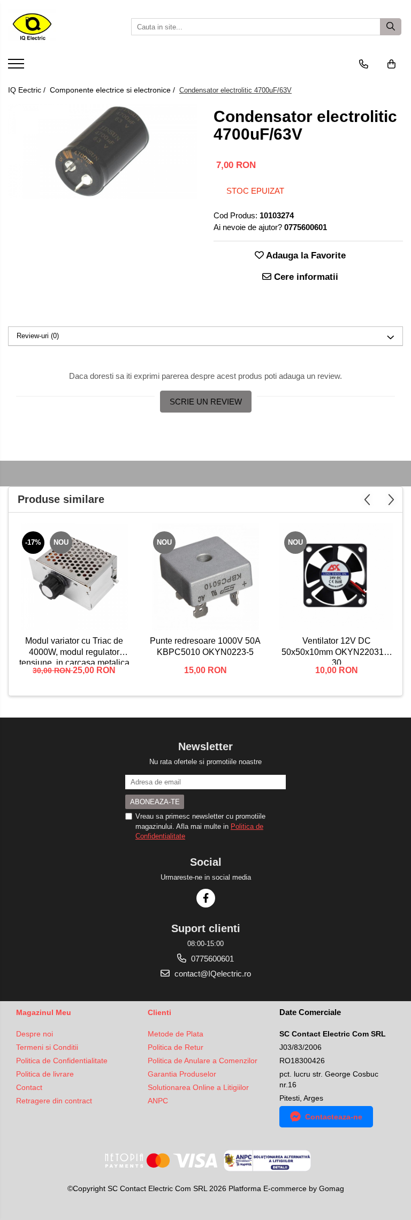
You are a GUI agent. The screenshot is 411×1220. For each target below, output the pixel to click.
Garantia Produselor (182, 1074)
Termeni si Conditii (47, 1047)
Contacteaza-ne (333, 1116)
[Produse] (17, 67)
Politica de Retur (175, 1047)
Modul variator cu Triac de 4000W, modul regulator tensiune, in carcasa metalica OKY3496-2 (74, 650)
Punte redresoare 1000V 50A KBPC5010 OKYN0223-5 (205, 646)
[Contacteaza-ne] (364, 64)
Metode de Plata (175, 1034)
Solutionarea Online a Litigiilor (198, 1087)
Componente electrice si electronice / (113, 90)
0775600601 (211, 958)
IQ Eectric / (28, 90)
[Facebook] (205, 898)
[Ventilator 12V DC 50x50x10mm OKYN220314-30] (336, 576)
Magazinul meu (43, 1012)
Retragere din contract (54, 1100)
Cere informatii (304, 277)
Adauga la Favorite (305, 255)
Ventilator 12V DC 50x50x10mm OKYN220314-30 (336, 650)
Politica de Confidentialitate (62, 1060)
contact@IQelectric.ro (211, 973)
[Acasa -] (61, 26)
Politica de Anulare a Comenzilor (202, 1060)
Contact (29, 1087)
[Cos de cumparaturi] (391, 64)
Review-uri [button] (38, 336)
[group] (102, 151)
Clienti (159, 1012)
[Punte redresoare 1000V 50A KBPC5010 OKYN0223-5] (205, 576)
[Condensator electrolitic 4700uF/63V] (102, 151)
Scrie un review (206, 401)
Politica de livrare (45, 1074)
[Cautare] (390, 26)
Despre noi (34, 1034)
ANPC (158, 1100)
